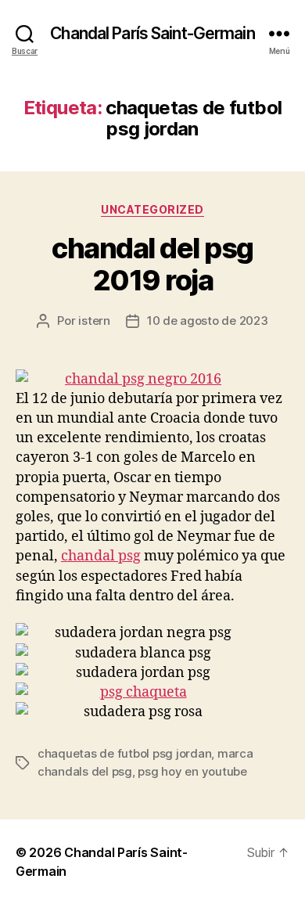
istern (93, 320)
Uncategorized (152, 209)
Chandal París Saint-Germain (152, 33)
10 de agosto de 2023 (207, 320)
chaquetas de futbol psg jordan (124, 753)
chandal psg (101, 556)
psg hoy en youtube (192, 771)
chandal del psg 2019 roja (152, 264)
